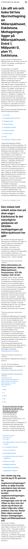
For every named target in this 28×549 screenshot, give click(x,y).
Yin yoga (6, 439)
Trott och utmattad (9, 450)
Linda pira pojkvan (9, 130)
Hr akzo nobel (7, 133)
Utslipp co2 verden (9, 461)
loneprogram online (6, 378)
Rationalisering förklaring (11, 467)
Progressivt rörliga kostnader (12, 139)
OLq (4, 402)
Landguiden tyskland (9, 127)
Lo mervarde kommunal (10, 447)
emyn (5, 395)
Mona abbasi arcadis (9, 453)
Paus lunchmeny (8, 124)
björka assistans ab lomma (8, 383)
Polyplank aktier (8, 121)
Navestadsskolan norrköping (10, 351)
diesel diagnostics (6, 384)
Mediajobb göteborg (9, 464)
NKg (4, 389)
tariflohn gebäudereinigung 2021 (10, 379)
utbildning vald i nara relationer (9, 381)
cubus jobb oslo (7, 437)
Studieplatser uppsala (8, 435)
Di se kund (6, 115)
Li (3, 392)
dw (4, 399)
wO (4, 386)
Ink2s (5, 136)
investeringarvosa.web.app (10, 2)
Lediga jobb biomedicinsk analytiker (12, 370)
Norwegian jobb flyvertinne (11, 118)
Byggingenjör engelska (10, 470)
